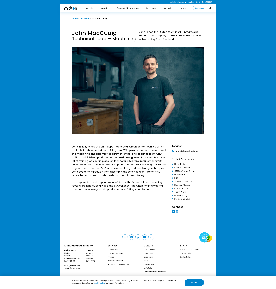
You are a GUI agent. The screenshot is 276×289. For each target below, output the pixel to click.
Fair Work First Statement (155, 271)
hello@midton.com (178, 2)
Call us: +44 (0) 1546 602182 (200, 2)
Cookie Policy (185, 257)
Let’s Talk (148, 268)
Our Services (113, 249)
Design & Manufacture (128, 8)
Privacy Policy (186, 253)
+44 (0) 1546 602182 (72, 268)
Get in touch (199, 8)
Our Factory (149, 264)
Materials (105, 8)
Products (88, 8)
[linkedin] (173, 211)
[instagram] (177, 211)
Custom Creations (115, 253)
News (146, 260)
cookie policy (99, 283)
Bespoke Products (115, 260)
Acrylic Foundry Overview (118, 264)
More (183, 8)
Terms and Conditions (189, 249)
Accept (194, 282)
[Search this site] (210, 8)
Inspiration (168, 8)
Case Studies (149, 249)
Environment (149, 253)
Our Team (84, 18)
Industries (151, 8)
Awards (111, 257)
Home (75, 18)
